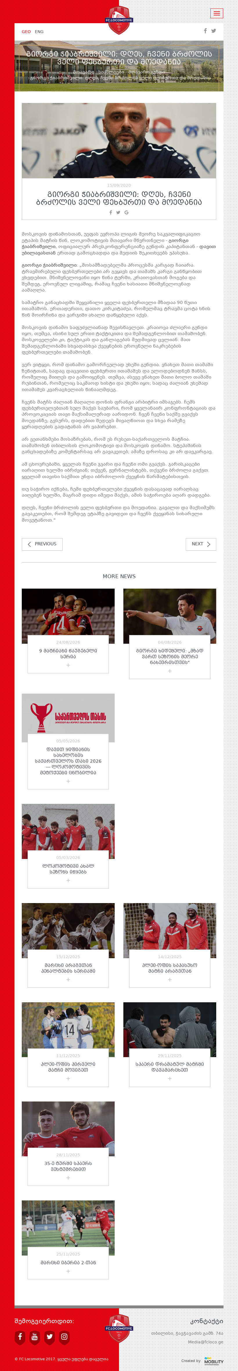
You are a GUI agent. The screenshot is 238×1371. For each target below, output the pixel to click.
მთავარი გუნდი (146, 72)
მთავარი (83, 72)
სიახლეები (111, 72)
